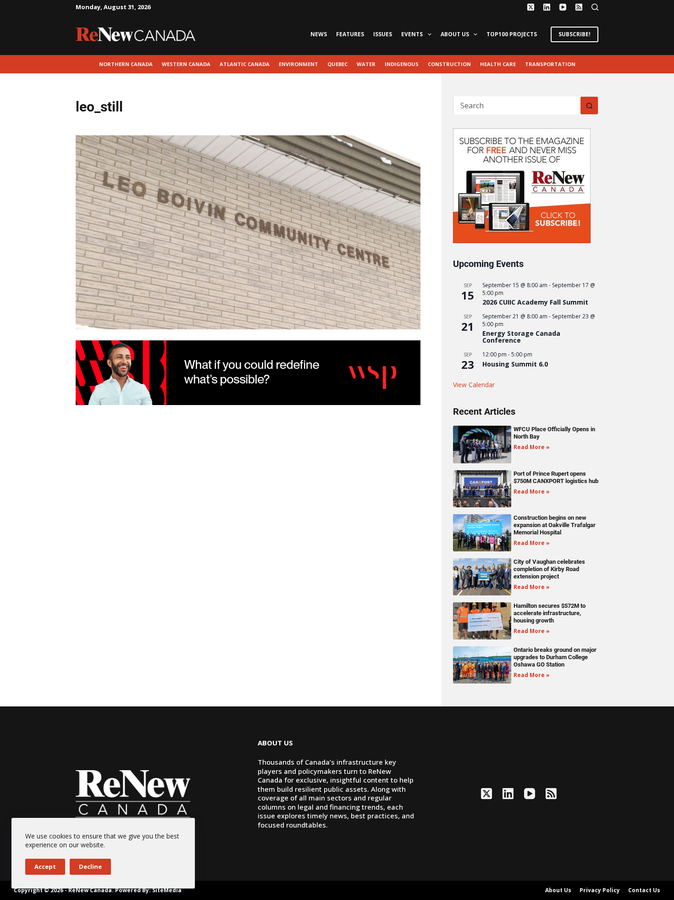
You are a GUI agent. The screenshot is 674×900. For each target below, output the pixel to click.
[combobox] (516, 105)
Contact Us (644, 890)
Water (366, 64)
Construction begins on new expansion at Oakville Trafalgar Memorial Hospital (555, 525)
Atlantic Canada (245, 64)
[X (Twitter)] (530, 7)
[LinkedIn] (546, 7)
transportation (550, 64)
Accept (45, 866)
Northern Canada (126, 64)
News (318, 34)
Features (350, 34)
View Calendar (474, 384)
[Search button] (589, 105)
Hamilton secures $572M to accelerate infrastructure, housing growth (550, 613)
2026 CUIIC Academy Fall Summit (535, 302)
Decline (90, 866)
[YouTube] (562, 7)
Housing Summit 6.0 (515, 364)
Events (412, 34)
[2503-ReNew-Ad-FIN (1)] (248, 372)
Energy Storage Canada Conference (521, 336)
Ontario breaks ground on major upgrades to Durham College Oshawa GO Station (555, 657)
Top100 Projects (511, 34)
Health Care (498, 64)
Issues (382, 34)
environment (298, 64)
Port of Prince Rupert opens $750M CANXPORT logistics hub (556, 477)
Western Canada (186, 64)
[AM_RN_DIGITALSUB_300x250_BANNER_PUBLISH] (522, 185)
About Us (455, 34)
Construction (449, 64)
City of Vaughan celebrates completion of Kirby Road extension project (549, 569)
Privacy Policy (600, 890)
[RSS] (578, 7)
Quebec (337, 64)
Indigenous (402, 64)
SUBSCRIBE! (574, 34)
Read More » (532, 447)
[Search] (594, 7)
